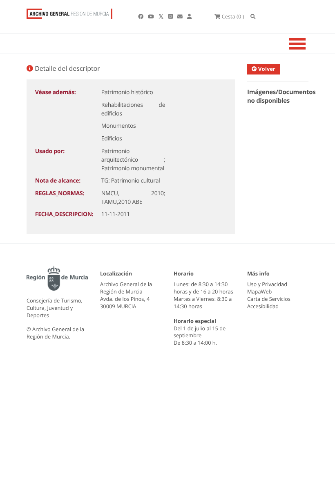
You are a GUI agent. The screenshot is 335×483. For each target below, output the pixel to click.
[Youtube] (151, 16)
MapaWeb (259, 291)
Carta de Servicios (268, 298)
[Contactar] (180, 16)
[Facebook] (141, 16)
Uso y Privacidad (267, 284)
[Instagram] (171, 16)
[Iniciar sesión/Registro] (189, 16)
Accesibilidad (263, 306)
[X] (162, 16)
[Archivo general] (69, 12)
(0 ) (233, 16)
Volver (266, 68)
